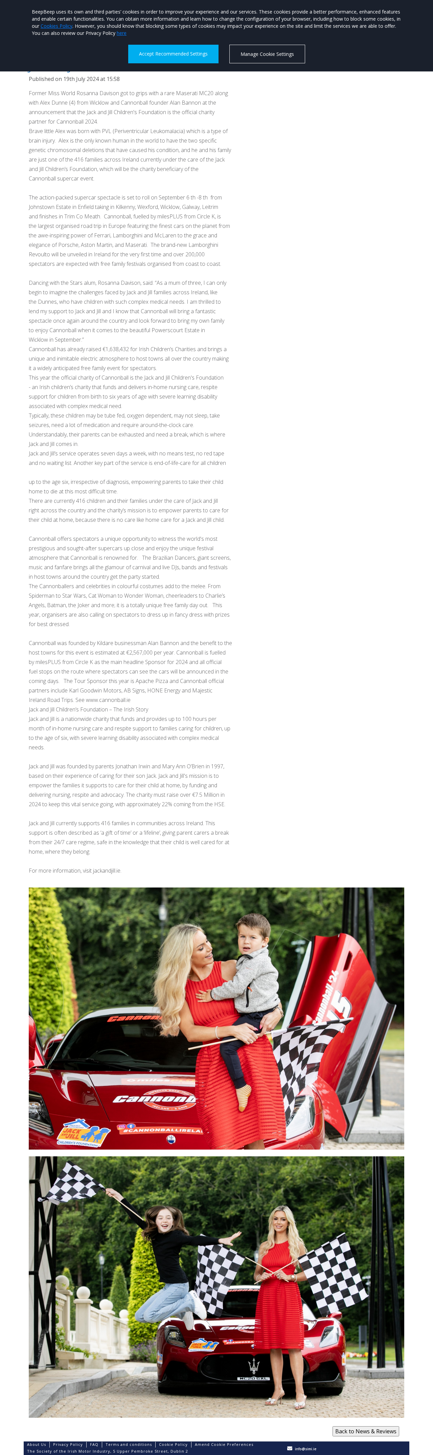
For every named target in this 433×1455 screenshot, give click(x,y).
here (122, 33)
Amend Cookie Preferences (224, 1444)
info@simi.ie (305, 1449)
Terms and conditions (129, 1444)
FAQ (94, 1444)
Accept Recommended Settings (173, 53)
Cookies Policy (56, 26)
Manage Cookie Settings (267, 54)
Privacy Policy (68, 1444)
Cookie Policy (173, 1444)
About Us (36, 1444)
